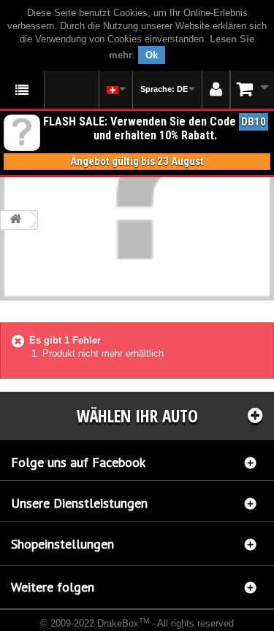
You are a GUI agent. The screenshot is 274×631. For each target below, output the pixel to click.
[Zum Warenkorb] (252, 89)
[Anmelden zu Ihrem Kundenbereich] (215, 90)
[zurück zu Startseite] (15, 220)
